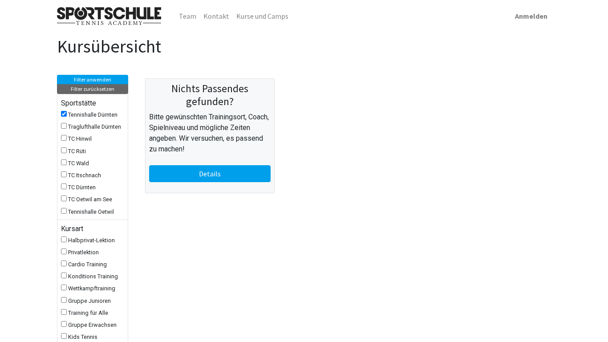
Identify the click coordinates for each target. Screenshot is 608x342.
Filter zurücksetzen (92, 89)
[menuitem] (187, 16)
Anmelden (531, 16)
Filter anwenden (92, 79)
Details (210, 173)
